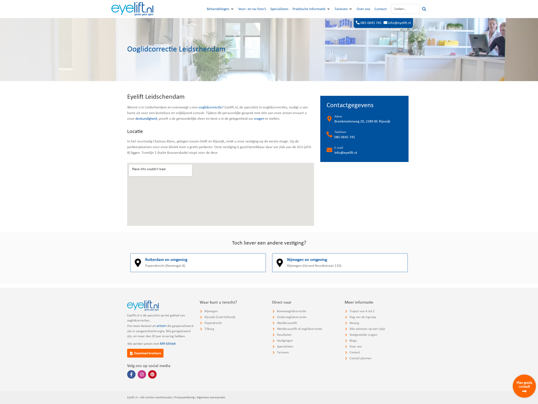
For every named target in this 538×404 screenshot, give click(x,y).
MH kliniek (167, 344)
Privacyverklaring (184, 397)
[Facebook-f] (131, 374)
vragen (259, 119)
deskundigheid (146, 119)
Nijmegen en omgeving (307, 260)
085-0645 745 (370, 23)
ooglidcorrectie (210, 107)
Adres (338, 116)
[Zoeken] (424, 9)
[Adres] (329, 119)
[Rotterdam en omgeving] (138, 263)
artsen (161, 326)
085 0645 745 (344, 137)
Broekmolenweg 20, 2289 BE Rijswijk (362, 122)
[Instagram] (142, 374)
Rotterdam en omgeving (166, 260)
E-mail (338, 148)
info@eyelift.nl (399, 23)
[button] (220, 9)
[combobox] (405, 9)
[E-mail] (329, 150)
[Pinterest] (152, 374)
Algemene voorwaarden (211, 397)
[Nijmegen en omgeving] (280, 263)
